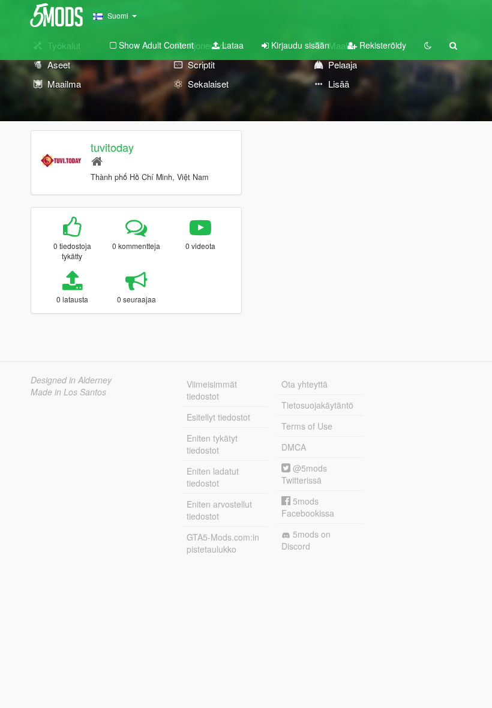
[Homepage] (97, 160)
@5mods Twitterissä (304, 474)
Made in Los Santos (68, 392)
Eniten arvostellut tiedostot (219, 510)
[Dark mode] (427, 45)
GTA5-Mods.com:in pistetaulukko (223, 543)
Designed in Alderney (71, 380)
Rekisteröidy (381, 45)
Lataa (232, 45)
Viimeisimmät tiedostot (212, 390)
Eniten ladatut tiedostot (213, 477)
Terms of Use (306, 426)
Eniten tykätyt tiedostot (212, 444)
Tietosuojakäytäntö (317, 405)
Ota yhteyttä (304, 384)
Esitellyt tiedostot (218, 417)
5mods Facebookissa (307, 507)
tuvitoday (112, 147)
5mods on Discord (306, 540)
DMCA (293, 447)
